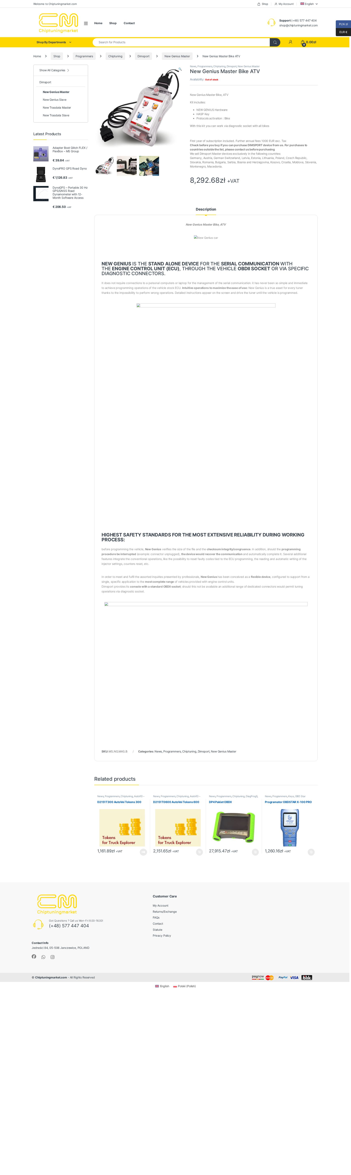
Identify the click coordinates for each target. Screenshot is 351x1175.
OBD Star (300, 796)
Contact (129, 23)
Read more (143, 852)
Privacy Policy (162, 935)
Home (98, 23)
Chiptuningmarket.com (51, 977)
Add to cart (199, 852)
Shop (265, 3)
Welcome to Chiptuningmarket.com (55, 3)
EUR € (341, 32)
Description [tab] (206, 209)
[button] (180, 69)
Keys (291, 796)
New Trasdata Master (57, 107)
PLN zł (342, 24)
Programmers (84, 56)
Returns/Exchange (165, 911)
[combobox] (181, 42)
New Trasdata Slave (56, 115)
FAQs (156, 917)
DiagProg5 (252, 796)
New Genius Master (177, 56)
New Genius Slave (54, 99)
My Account (286, 3)
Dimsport (143, 56)
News (193, 66)
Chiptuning (115, 56)
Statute (157, 929)
